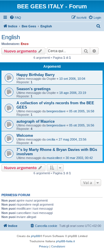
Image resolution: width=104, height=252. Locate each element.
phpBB (35, 236)
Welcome (24, 135)
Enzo (25, 44)
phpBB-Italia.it (65, 241)
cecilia (51, 139)
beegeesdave (56, 111)
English (10, 37)
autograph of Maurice (35, 121)
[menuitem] (15, 17)
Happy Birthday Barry (35, 75)
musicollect (54, 158)
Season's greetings (33, 89)
